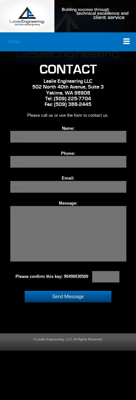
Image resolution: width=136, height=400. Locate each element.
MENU (14, 42)
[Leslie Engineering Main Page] (27, 16)
